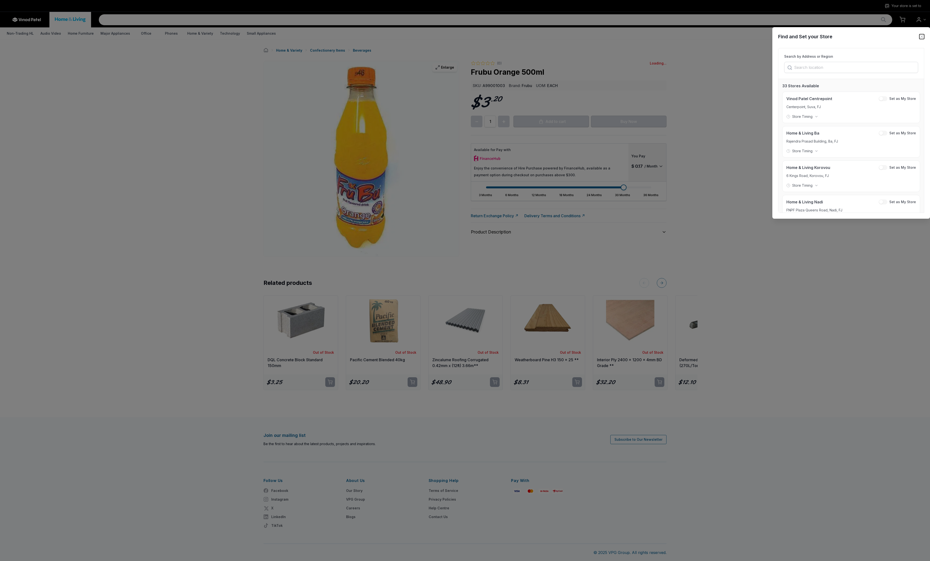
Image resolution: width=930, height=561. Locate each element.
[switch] (883, 98)
